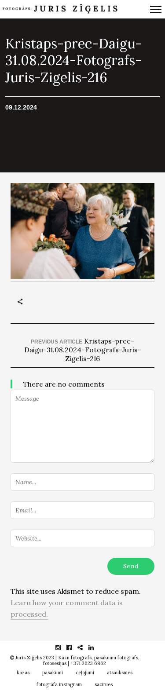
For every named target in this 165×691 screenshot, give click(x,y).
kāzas (23, 672)
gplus (84, 647)
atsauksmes (119, 672)
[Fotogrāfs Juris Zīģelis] (59, 9)
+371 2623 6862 (88, 663)
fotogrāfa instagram (59, 684)
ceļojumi (85, 672)
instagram (62, 647)
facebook (73, 647)
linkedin (95, 647)
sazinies (104, 684)
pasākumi (52, 672)
